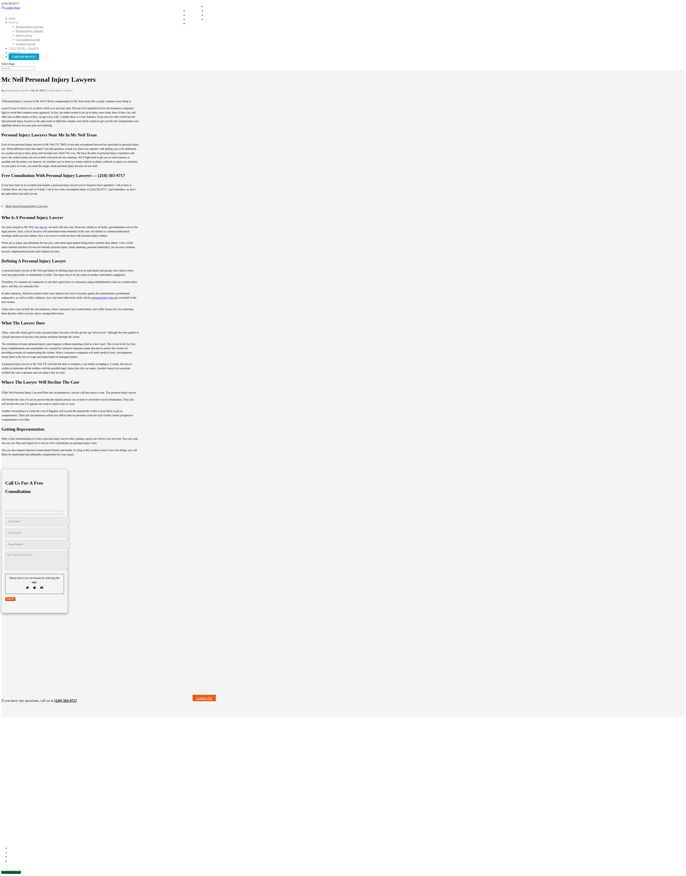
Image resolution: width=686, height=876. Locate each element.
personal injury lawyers (105, 297)
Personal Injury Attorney (29, 31)
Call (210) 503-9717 (24, 56)
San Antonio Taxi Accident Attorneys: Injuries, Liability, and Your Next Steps (48, 796)
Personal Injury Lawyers (29, 26)
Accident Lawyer (25, 43)
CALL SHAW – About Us (24, 48)
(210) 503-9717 (65, 700)
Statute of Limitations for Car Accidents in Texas (33, 783)
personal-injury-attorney (17, 90)
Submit (10, 599)
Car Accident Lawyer (28, 39)
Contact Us (204, 698)
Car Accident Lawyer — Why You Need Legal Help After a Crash (42, 779)
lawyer (43, 227)
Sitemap (45, 868)
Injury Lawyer (24, 35)
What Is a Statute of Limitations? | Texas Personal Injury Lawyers (42, 792)
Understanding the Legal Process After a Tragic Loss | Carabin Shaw (43, 788)
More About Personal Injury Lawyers (26, 206)
